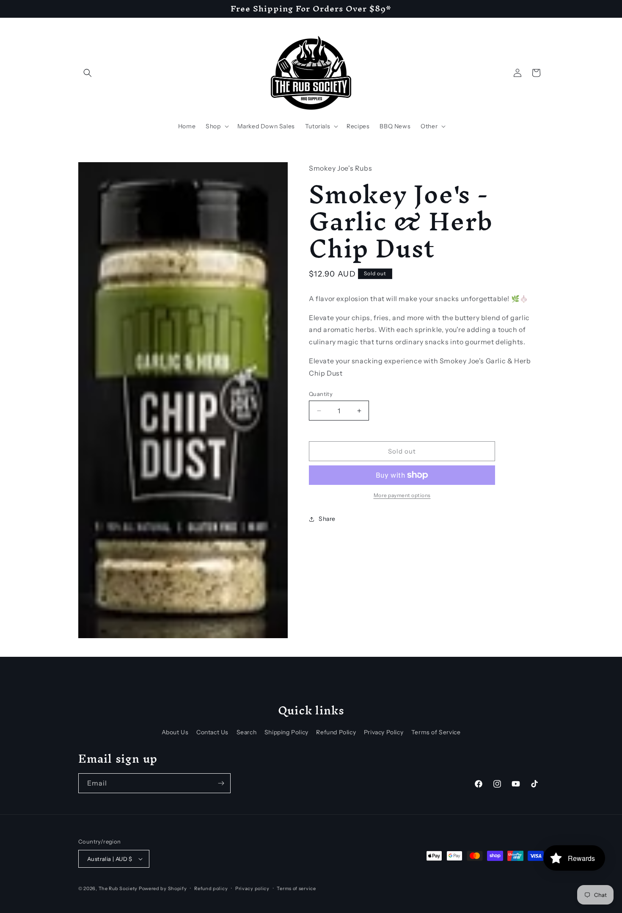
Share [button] (327, 519)
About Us (175, 732)
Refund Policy (336, 732)
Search (247, 732)
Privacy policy (252, 888)
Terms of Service (436, 732)
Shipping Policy (286, 732)
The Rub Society (118, 888)
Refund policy (211, 888)
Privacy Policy (383, 732)
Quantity (321, 393)
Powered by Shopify (163, 888)
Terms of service (296, 888)
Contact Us (212, 732)
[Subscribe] (221, 783)
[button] (87, 73)
